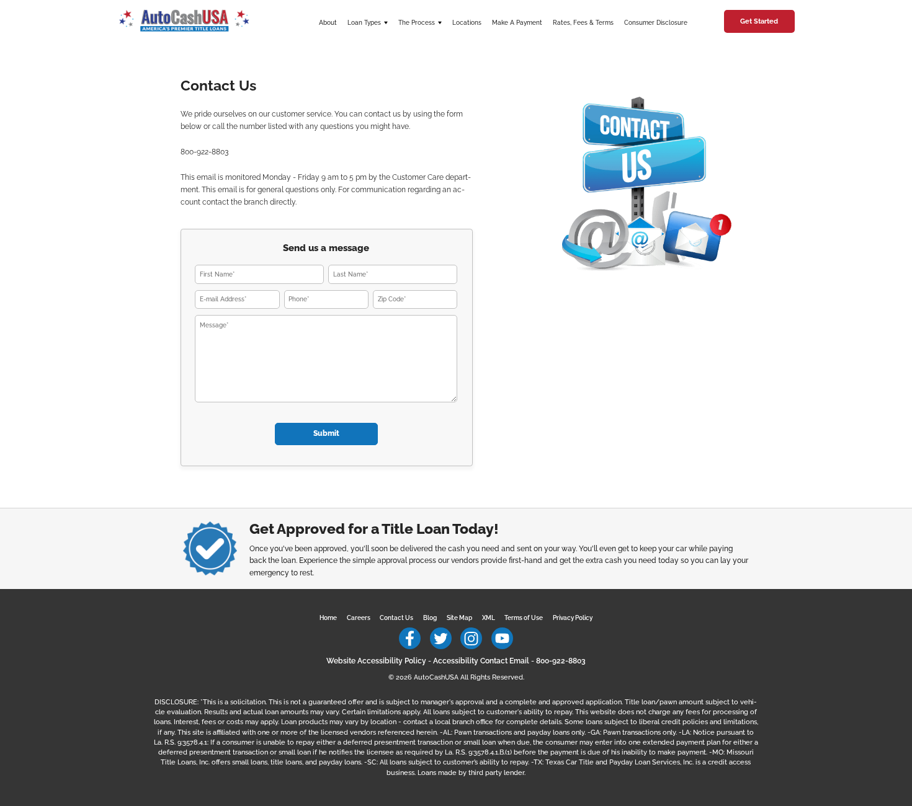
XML (488, 617)
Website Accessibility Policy (376, 661)
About (328, 22)
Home (328, 617)
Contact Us (396, 617)
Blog (430, 617)
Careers (358, 617)
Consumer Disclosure (655, 22)
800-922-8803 (561, 661)
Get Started (759, 21)
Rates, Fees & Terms (583, 22)
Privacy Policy (572, 617)
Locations (466, 22)
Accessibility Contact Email (481, 661)
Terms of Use (523, 617)
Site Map (459, 617)
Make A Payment (517, 22)
